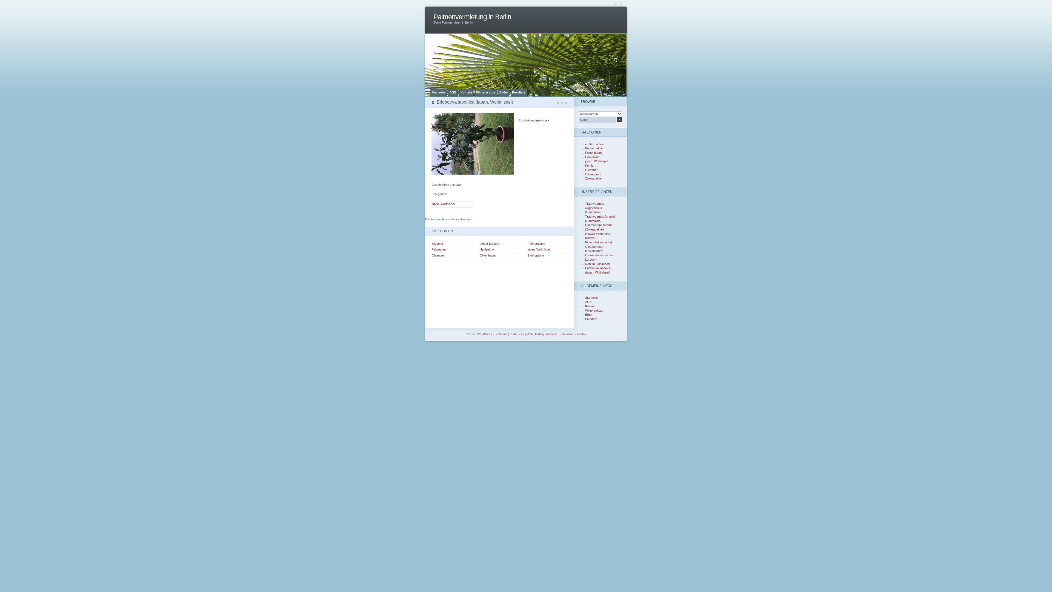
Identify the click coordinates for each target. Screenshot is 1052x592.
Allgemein (438, 243)
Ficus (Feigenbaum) (598, 242)
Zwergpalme (536, 255)
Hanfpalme (487, 249)
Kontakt (466, 92)
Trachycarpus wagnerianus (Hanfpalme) (594, 208)
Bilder (503, 92)
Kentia (589, 165)
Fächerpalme (536, 243)
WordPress (484, 334)
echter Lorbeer (489, 243)
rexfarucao (517, 334)
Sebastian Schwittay (572, 334)
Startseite (438, 92)
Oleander (438, 255)
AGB (453, 92)
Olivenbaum (488, 255)
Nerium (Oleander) (597, 264)
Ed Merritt (500, 334)
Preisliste (518, 92)
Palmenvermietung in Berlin (472, 17)
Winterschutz (485, 92)
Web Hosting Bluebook (542, 334)
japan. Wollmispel (443, 204)
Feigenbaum (440, 249)
